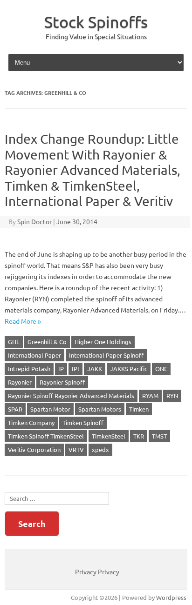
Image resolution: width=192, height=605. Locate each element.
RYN (172, 395)
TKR (138, 436)
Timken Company (31, 422)
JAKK (94, 368)
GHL (14, 342)
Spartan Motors (99, 409)
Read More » (23, 321)
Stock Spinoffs (96, 22)
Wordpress (171, 597)
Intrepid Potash (29, 368)
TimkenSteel (108, 436)
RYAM (150, 395)
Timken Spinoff (82, 422)
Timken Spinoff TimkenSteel (46, 436)
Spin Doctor (34, 221)
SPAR (15, 409)
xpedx (100, 449)
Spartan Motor (50, 409)
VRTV (76, 449)
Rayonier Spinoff (62, 382)
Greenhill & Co (47, 342)
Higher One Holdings (103, 342)
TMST (159, 436)
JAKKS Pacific (128, 368)
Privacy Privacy (97, 571)
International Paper (34, 355)
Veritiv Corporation (34, 449)
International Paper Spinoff (106, 355)
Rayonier (20, 382)
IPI (75, 368)
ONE (161, 368)
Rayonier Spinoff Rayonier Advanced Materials (71, 395)
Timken (139, 409)
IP (61, 368)
